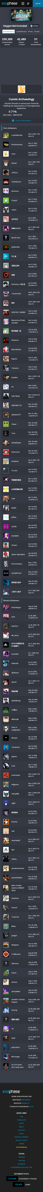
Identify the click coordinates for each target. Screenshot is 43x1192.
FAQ (21, 1116)
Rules (21, 1123)
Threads (21, 1157)
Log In (37, 3)
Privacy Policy (21, 1140)
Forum (36, 31)
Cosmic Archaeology (21, 99)
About (21, 1127)
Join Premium (21, 1147)
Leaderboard (21, 31)
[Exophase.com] (11, 3)
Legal (21, 1133)
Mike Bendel (26, 1100)
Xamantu (25, 1103)
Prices (30, 31)
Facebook (21, 1164)
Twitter (21, 1161)
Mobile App (21, 1120)
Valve (31, 1106)
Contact (21, 1130)
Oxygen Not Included (15, 25)
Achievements (8, 31)
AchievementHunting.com (21, 1167)
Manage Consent (21, 1137)
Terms (21, 1144)
